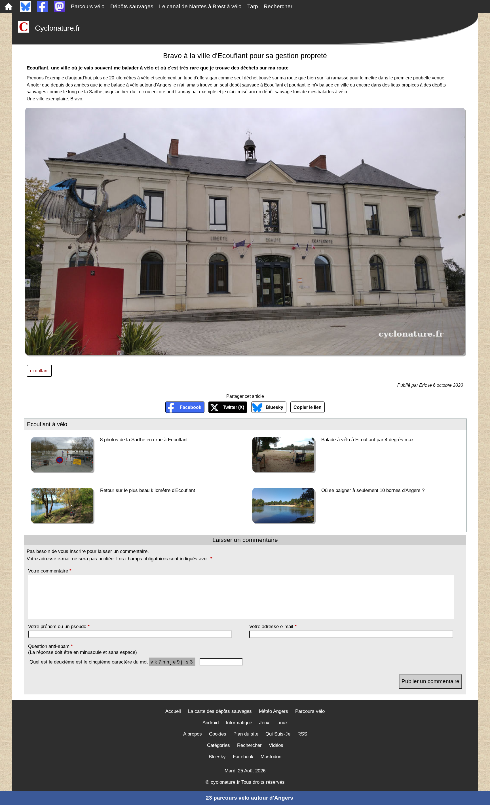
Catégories (218, 745)
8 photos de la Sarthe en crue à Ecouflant (144, 439)
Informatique (239, 722)
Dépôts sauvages (131, 6)
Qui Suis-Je (277, 734)
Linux (282, 722)
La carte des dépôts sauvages (220, 711)
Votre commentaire (49, 571)
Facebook (190, 407)
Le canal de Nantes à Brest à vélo (200, 6)
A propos (192, 734)
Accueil (173, 711)
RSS (302, 734)
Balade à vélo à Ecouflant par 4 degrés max (367, 439)
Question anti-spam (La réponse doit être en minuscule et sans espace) (82, 649)
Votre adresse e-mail (273, 626)
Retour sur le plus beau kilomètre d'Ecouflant (147, 490)
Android (210, 722)
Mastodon (271, 756)
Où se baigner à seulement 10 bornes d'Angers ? (372, 490)
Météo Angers (273, 711)
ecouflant (39, 370)
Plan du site (245, 734)
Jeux (264, 722)
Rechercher (278, 6)
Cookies (217, 734)
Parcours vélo (88, 6)
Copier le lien (307, 407)
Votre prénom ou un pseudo (59, 626)
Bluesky (274, 407)
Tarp (252, 6)
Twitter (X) (233, 407)
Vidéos (276, 745)
